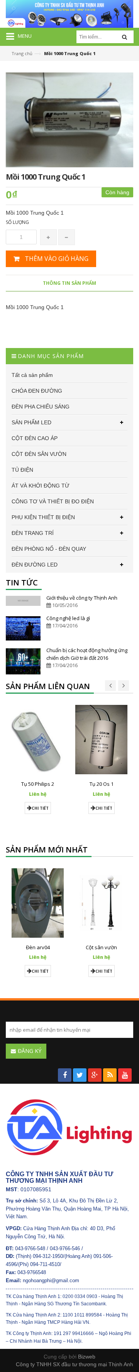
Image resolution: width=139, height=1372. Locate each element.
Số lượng (17, 222)
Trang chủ (22, 53)
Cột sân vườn (101, 947)
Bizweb (86, 1357)
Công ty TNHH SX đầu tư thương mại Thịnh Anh (74, 1364)
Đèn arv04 (38, 947)
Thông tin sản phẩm (69, 283)
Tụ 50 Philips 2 (37, 783)
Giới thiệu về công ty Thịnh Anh (81, 597)
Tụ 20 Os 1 (102, 783)
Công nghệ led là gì (68, 618)
